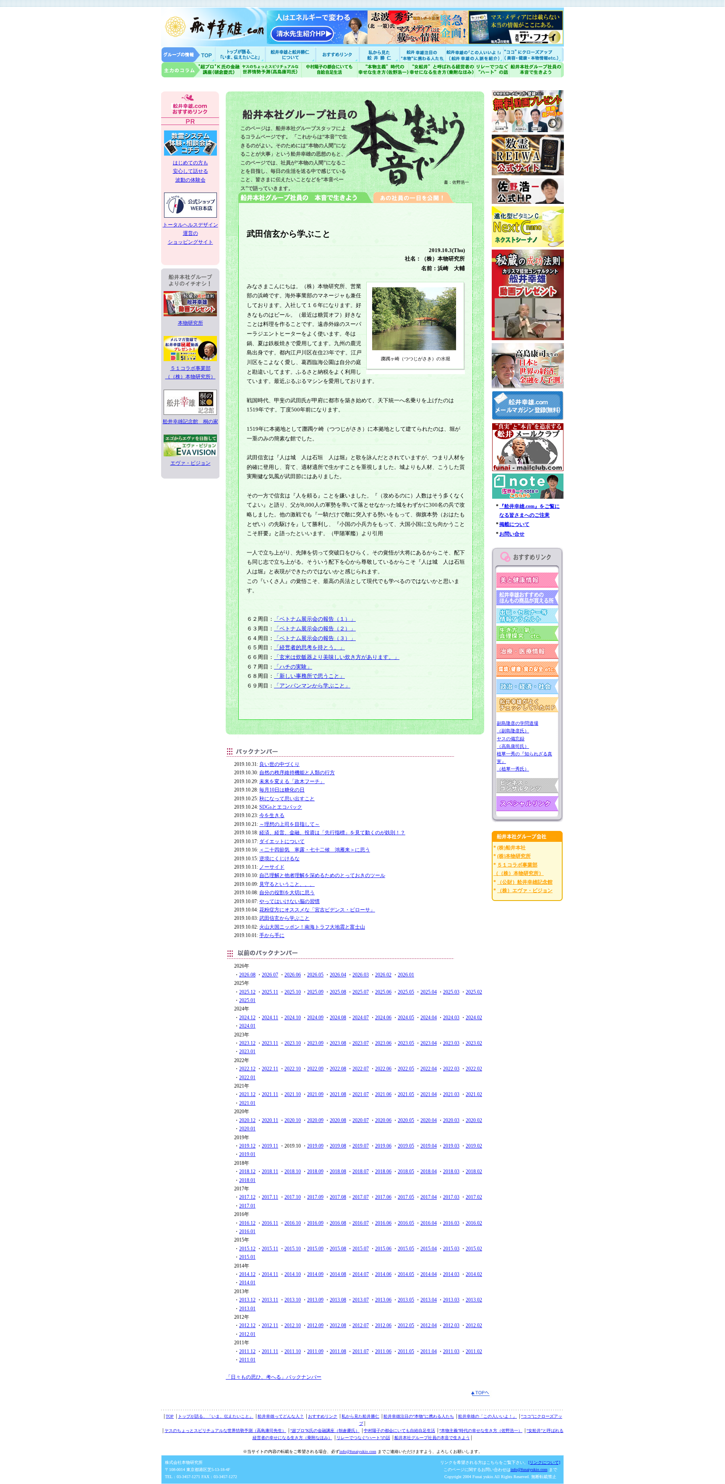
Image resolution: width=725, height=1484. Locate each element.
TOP (170, 1416)
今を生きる (271, 815)
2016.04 (428, 1223)
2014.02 (474, 1274)
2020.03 (451, 1120)
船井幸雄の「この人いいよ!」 (474, 54)
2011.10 (292, 1351)
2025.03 (451, 992)
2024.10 (292, 1018)
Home (188, 54)
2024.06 (383, 1018)
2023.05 (406, 1043)
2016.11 (270, 1223)
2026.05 (315, 975)
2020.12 (247, 1120)
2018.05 (406, 1171)
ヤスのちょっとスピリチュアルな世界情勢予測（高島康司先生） (225, 1430)
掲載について (514, 524)
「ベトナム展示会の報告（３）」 (315, 638)
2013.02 (474, 1300)
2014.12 (247, 1274)
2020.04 (428, 1120)
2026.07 (270, 975)
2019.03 (451, 1146)
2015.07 (360, 1249)
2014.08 (338, 1274)
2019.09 (315, 1146)
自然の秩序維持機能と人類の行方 (297, 773)
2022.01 (247, 1077)
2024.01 (247, 1026)
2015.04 (428, 1249)
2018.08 (338, 1171)
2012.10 (292, 1325)
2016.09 (315, 1223)
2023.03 (451, 1043)
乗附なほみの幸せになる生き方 (442, 70)
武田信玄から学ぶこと (284, 918)
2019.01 (247, 1154)
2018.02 (474, 1171)
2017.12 (247, 1197)
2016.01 (247, 1231)
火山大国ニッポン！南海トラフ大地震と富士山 (312, 927)
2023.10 (292, 1043)
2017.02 (474, 1197)
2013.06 (383, 1300)
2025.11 (270, 992)
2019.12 (247, 1146)
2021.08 (338, 1094)
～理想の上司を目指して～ (289, 824)
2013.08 (338, 1300)
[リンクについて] (544, 1462)
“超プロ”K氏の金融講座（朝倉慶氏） (325, 1430)
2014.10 (292, 1274)
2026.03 (360, 975)
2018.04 (428, 1171)
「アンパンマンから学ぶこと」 (312, 685)
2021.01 (247, 1103)
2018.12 (247, 1171)
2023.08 (338, 1043)
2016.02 (474, 1223)
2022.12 (247, 1069)
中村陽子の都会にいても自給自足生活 (329, 70)
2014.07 (360, 1274)
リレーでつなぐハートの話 (492, 70)
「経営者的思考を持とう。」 (309, 647)
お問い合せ (511, 534)
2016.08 (338, 1223)
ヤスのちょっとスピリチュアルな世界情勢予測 (271, 70)
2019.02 (474, 1146)
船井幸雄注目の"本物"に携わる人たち (422, 54)
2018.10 (292, 1171)
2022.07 (360, 1069)
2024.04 (428, 1018)
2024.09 (315, 1018)
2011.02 (474, 1351)
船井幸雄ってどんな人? (291, 54)
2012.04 (428, 1325)
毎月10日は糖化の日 (282, 790)
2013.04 (428, 1300)
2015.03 (451, 1249)
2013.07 (360, 1300)
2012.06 (383, 1325)
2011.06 (383, 1351)
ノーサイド (271, 867)
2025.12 (247, 992)
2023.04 (428, 1043)
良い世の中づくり (279, 764)
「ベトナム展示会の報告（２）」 (315, 628)
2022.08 (338, 1069)
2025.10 (292, 992)
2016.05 (406, 1223)
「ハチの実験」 (293, 667)
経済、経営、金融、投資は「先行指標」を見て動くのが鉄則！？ (332, 833)
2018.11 (270, 1171)
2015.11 (270, 1249)
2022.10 (292, 1069)
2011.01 (247, 1360)
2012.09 (315, 1325)
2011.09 (315, 1351)
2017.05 (406, 1197)
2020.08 (338, 1120)
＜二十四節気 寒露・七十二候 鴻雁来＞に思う (314, 850)
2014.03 (451, 1274)
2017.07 (360, 1197)
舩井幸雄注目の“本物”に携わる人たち (418, 1416)
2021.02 (474, 1094)
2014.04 (428, 1274)
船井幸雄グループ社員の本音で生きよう (536, 70)
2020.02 (474, 1120)
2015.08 (338, 1249)
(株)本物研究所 (514, 856)
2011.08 (338, 1351)
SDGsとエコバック (280, 807)
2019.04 (428, 1146)
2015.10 (292, 1249)
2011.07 (360, 1351)
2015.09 (315, 1249)
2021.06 (383, 1094)
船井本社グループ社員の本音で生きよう (432, 1437)
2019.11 (270, 1146)
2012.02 (474, 1325)
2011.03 (451, 1351)
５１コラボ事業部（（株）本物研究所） (190, 372)
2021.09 (315, 1094)
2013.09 (315, 1300)
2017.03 (451, 1197)
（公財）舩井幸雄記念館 (525, 882)
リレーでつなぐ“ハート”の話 (363, 1437)
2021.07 (360, 1094)
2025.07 (360, 992)
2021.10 (292, 1094)
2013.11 (270, 1300)
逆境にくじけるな (279, 859)
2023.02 (474, 1043)
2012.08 (338, 1325)
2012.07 (360, 1325)
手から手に (271, 935)
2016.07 (360, 1223)
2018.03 (451, 1171)
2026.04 (338, 975)
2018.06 (383, 1171)
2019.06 (383, 1146)
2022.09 (315, 1069)
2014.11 (270, 1274)
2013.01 (247, 1309)
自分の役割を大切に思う (287, 893)
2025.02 (474, 992)
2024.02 (474, 1018)
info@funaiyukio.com (357, 1451)
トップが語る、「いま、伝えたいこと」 (215, 1416)
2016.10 (292, 1223)
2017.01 (247, 1206)
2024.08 (338, 1018)
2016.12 (247, 1223)
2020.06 (383, 1120)
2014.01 (247, 1283)
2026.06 (292, 975)
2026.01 (406, 975)
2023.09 (315, 1043)
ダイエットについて (282, 841)
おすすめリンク (338, 54)
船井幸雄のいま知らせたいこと (241, 54)
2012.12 (247, 1325)
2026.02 (383, 975)
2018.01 (247, 1180)
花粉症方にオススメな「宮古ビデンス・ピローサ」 (317, 910)
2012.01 (247, 1334)
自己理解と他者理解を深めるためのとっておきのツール (322, 875)
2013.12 (247, 1300)
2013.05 (406, 1300)
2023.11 (270, 1043)
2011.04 (428, 1351)
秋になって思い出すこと (287, 799)
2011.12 (247, 1351)
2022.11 (270, 1069)
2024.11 (270, 1018)
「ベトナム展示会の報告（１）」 (315, 619)
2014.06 (383, 1274)
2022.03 (451, 1069)
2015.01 (247, 1257)
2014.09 (315, 1274)
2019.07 (360, 1146)
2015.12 (247, 1249)
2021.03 (451, 1094)
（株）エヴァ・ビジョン (525, 890)
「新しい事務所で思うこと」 (309, 676)
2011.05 (406, 1351)
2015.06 (383, 1249)
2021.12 (247, 1094)
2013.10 (292, 1300)
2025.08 (338, 992)
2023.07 (360, 1043)
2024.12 (247, 1018)
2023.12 (247, 1043)
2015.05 (406, 1249)
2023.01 (247, 1051)
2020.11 (270, 1120)
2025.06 (383, 992)
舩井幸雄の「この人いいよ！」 (487, 1416)
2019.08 (338, 1146)
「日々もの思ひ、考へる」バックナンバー (273, 1377)
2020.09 (315, 1120)
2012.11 (270, 1325)
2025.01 (247, 1000)
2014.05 (406, 1274)
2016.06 (383, 1223)
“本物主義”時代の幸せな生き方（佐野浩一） (480, 1430)
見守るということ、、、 (287, 884)
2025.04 (428, 992)
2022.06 (383, 1069)
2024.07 (360, 1018)
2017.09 (315, 1197)
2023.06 (383, 1043)
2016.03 (451, 1223)
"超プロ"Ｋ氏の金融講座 (201, 70)
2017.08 (338, 1197)
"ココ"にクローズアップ (533, 54)
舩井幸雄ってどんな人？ (281, 1416)
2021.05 (406, 1094)
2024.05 (406, 1018)
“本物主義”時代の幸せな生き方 (383, 70)
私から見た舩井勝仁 (379, 54)
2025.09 (315, 992)
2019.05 (406, 1146)
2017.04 (428, 1197)
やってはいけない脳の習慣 (289, 901)
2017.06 (383, 1197)
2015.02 (474, 1249)
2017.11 (270, 1197)
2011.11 (270, 1351)
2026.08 (247, 975)
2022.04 (428, 1069)
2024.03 (451, 1018)
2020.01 (247, 1129)
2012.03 (451, 1325)
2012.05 (406, 1325)
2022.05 (406, 1069)
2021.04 (428, 1094)
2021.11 (270, 1094)
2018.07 (360, 1171)
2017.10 (292, 1197)
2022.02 (474, 1069)
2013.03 (451, 1300)
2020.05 (406, 1120)
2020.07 (360, 1120)
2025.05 (406, 992)
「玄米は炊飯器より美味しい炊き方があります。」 (336, 657)
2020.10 (292, 1120)
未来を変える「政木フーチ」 (292, 781)
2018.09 (315, 1171)
